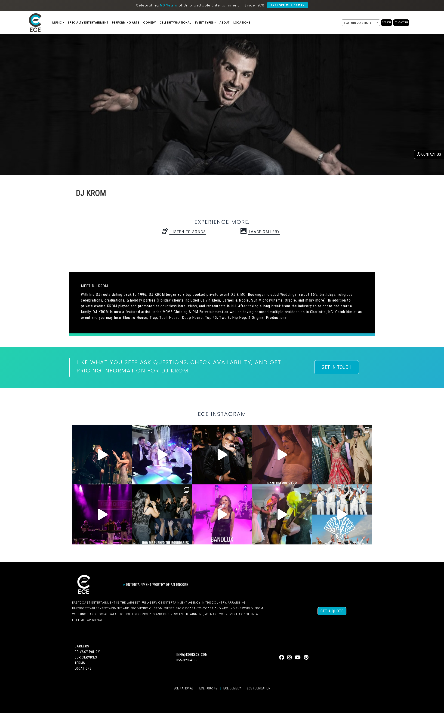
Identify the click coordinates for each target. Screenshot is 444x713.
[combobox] (361, 22)
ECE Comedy (232, 688)
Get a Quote (332, 611)
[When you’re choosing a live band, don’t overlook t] (102, 454)
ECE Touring (208, 688)
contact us (430, 154)
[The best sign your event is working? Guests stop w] (162, 454)
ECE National (184, 688)
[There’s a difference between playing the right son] (282, 454)
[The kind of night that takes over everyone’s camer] (222, 454)
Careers (82, 646)
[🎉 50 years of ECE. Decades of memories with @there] (342, 514)
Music (57, 22)
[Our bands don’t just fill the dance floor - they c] (282, 514)
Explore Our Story (287, 5)
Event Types (204, 22)
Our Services (86, 657)
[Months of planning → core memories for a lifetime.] (102, 514)
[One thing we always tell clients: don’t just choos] (222, 514)
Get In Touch (337, 367)
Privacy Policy (87, 652)
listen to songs (187, 231)
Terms (80, 663)
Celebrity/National (175, 22)
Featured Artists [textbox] (358, 23)
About (224, 22)
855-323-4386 (186, 660)
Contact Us (401, 22)
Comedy (149, 22)
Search (386, 22)
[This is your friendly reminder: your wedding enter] (342, 454)
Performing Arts (125, 22)
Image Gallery (264, 231)
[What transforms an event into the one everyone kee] (162, 514)
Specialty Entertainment (88, 22)
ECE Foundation (258, 688)
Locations (241, 22)
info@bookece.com (192, 654)
